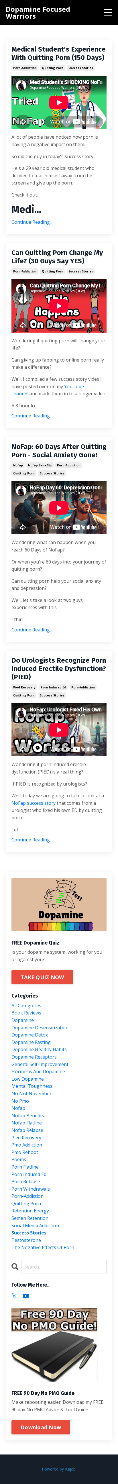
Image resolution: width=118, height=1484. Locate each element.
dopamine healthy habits (39, 1049)
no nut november (31, 1093)
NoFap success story (33, 803)
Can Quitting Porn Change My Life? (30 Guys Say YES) (57, 257)
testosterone (26, 1240)
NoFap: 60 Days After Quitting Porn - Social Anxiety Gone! (59, 451)
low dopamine (27, 1079)
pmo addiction (26, 1145)
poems (18, 1159)
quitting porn (52, 68)
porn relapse (25, 1181)
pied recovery (24, 687)
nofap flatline (26, 1123)
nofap (18, 465)
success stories (80, 68)
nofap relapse (27, 1130)
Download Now (41, 1427)
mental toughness (31, 1086)
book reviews (26, 1013)
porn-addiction (25, 68)
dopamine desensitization (39, 1027)
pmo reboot (24, 1152)
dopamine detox (29, 1035)
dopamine (22, 1020)
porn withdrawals (30, 1189)
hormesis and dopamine (38, 1071)
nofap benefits (40, 465)
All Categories (26, 1005)
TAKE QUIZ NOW (42, 977)
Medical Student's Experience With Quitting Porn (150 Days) (58, 53)
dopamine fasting (31, 1042)
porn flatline (25, 1167)
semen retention (29, 1218)
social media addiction (35, 1225)
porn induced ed (53, 687)
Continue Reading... (31, 222)
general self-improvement (39, 1064)
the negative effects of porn (42, 1247)
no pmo (20, 1101)
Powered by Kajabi (59, 1469)
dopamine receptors (34, 1057)
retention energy (30, 1211)
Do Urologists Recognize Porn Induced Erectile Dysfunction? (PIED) (58, 668)
